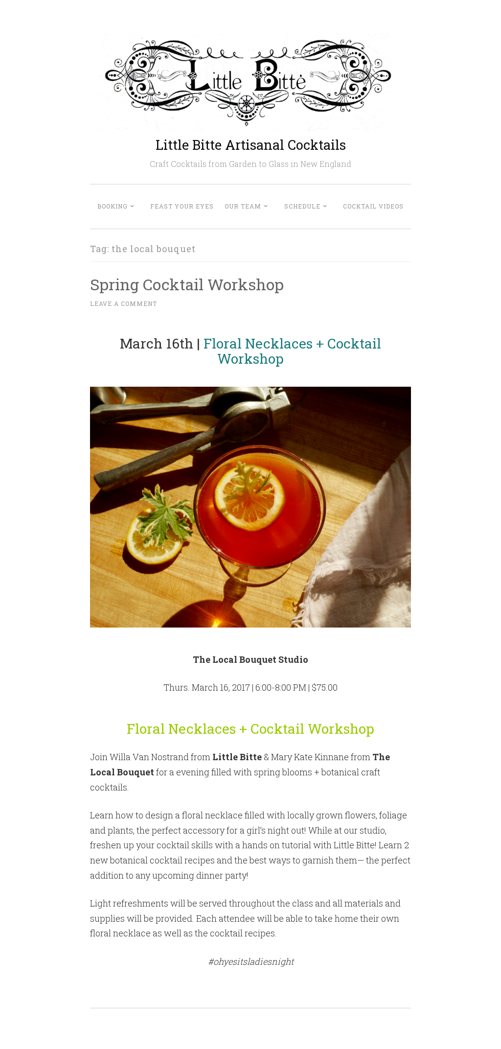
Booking (112, 206)
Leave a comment (123, 303)
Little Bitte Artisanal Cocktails (251, 144)
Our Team (243, 206)
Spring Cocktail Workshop (187, 284)
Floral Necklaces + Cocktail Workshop (292, 351)
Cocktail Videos (373, 206)
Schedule (302, 206)
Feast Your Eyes (182, 206)
